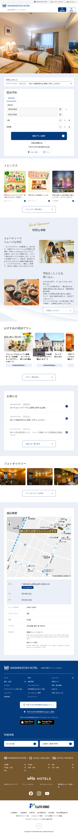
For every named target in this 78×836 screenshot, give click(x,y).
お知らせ (54, 689)
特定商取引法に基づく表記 (36, 689)
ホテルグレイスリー (46, 784)
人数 (8, 120)
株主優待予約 (41, 812)
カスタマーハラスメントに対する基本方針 (39, 819)
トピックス (7, 693)
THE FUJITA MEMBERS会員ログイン (40, 705)
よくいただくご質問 (34, 693)
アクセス (7, 685)
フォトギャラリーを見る (34, 493)
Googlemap (28, 587)
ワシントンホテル (27, 784)
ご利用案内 (13, 812)
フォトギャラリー (33, 685)
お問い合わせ (56, 693)
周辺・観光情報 (57, 685)
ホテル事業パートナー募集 (53, 816)
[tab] (74, 40)
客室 (29, 678)
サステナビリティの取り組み (13, 689)
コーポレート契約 (37, 816)
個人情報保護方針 (62, 812)
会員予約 (32, 812)
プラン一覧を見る (32, 377)
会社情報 (51, 812)
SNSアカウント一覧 (22, 816)
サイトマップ (32, 696)
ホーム (6, 678)
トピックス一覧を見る (34, 209)
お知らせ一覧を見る (33, 444)
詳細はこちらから (52, 310)
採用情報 (7, 696)
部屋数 (8, 127)
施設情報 (31, 681)
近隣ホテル (55, 681)
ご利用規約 (23, 812)
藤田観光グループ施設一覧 (66, 786)
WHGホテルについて (10, 784)
